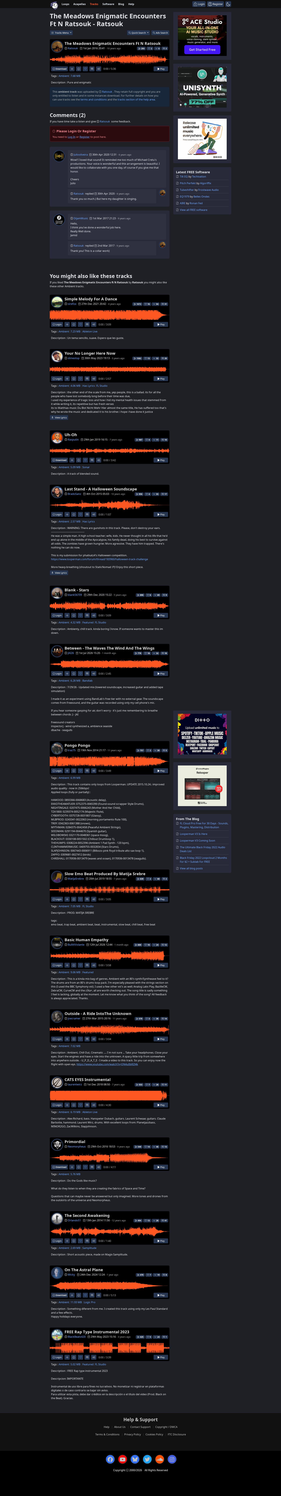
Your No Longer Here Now (90, 353)
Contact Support (140, 1427)
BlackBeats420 (77, 1336)
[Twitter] (147, 1459)
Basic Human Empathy (86, 939)
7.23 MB (75, 331)
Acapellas (79, 4)
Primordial (75, 1141)
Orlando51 (74, 1220)
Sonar (86, 467)
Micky (71, 1274)
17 (166, 494)
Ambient (64, 76)
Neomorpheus (77, 1146)
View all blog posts (191, 868)
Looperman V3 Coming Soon (197, 840)
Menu (62, 32)
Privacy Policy (132, 1434)
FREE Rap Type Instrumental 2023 (97, 1331)
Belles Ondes (201, 196)
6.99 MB (75, 778)
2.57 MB (75, 521)
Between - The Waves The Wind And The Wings (109, 648)
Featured (88, 622)
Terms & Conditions (107, 1434)
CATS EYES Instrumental (88, 1079)
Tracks (94, 4)
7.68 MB (75, 76)
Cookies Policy (154, 1434)
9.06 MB (75, 972)
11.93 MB (76, 1302)
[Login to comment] (92, 68)
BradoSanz (74, 494)
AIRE (182, 203)
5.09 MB (75, 467)
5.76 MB (75, 1174)
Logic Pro (89, 1302)
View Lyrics (60, 417)
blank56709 (75, 595)
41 (166, 1220)
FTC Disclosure (177, 1434)
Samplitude (89, 1248)
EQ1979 (184, 196)
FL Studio (101, 386)
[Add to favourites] (85, 68)
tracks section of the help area (136, 99)
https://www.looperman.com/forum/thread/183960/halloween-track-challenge (99, 559)
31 (166, 304)
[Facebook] (110, 1459)
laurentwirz (75, 1084)
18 (166, 653)
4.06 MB (75, 386)
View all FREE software (193, 210)
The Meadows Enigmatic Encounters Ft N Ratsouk (113, 43)
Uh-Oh (71, 434)
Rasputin (73, 439)
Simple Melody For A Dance (91, 299)
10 (166, 439)
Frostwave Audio (208, 190)
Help (131, 4)
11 (166, 1084)
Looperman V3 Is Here (193, 834)
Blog (121, 4)
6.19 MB (75, 1112)
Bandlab (87, 680)
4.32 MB (75, 622)
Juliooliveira (81, 154)
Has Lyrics (88, 386)
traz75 (72, 750)
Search (162, 32)
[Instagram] (172, 1459)
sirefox (72, 304)
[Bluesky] (135, 1459)
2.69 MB (75, 1248)
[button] (228, 4)
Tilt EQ (184, 176)
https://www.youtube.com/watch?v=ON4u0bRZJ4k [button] (107, 1064)
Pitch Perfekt (188, 183)
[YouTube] (122, 1459)
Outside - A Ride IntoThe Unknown (98, 1013)
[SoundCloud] (159, 1459)
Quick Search (139, 32)
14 (166, 1018)
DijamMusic (81, 218)
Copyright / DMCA (166, 1427)
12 (166, 944)
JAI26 (71, 653)
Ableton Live (89, 331)
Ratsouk (73, 48)
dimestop (74, 358)
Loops (65, 4)
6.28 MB (75, 680)
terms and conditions (93, 99)
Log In (71, 137)
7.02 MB (75, 1046)
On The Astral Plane (84, 1269)
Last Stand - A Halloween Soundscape (101, 489)
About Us (120, 1427)
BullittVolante (76, 944)
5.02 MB (75, 1364)
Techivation (199, 176)
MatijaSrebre (76, 878)
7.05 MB (75, 906)
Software (108, 4)
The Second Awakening (87, 1215)
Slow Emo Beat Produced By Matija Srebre (105, 873)
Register (85, 137)
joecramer (74, 1018)
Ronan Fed (196, 203)
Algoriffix (205, 183)
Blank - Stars (77, 590)
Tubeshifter (187, 190)
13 (166, 1146)
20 (166, 358)
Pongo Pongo (77, 745)
